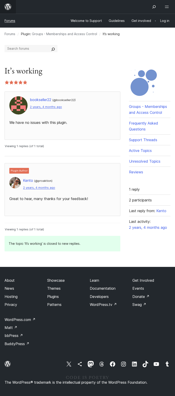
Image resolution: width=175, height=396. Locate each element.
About (10, 280)
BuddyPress (17, 343)
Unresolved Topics (144, 161)
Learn (94, 280)
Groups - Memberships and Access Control (64, 34)
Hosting (11, 296)
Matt (11, 327)
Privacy (11, 304)
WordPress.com (20, 319)
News (9, 288)
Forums (10, 21)
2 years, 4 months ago (46, 107)
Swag (139, 304)
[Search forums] (53, 48)
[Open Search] (154, 7)
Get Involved (143, 280)
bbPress (14, 335)
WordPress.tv (103, 304)
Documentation (103, 288)
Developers (99, 296)
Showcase (56, 280)
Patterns (54, 304)
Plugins (53, 296)
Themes (54, 288)
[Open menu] (167, 7)
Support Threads (143, 140)
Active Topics (140, 150)
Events (138, 288)
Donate (140, 296)
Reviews (136, 172)
